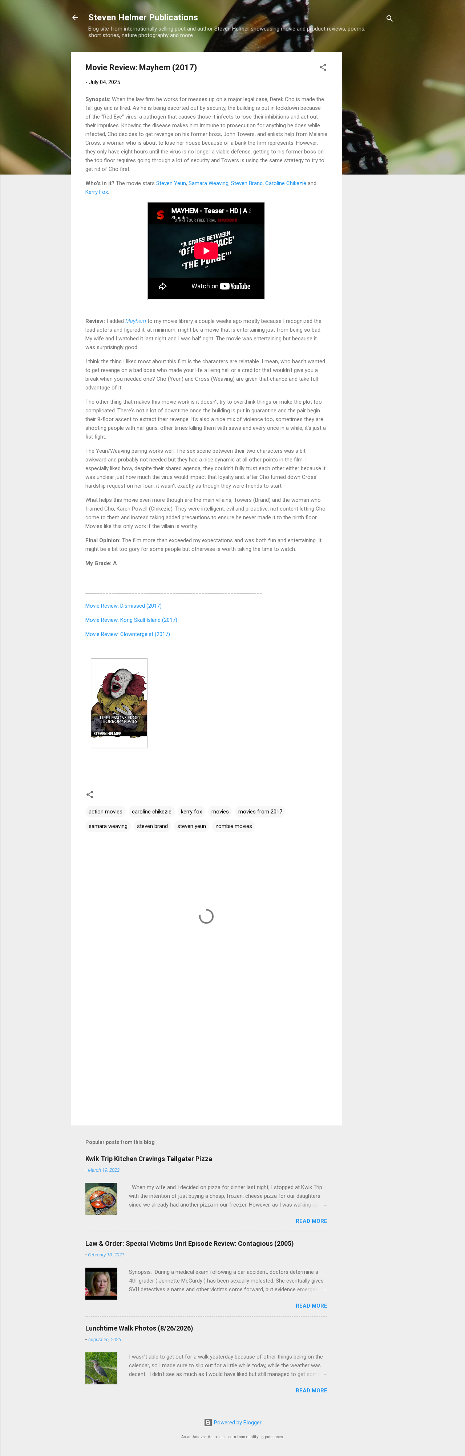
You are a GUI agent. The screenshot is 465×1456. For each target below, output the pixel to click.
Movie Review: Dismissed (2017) (123, 606)
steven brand (152, 826)
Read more (311, 1221)
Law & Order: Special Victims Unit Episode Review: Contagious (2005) (189, 1243)
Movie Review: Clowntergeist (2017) (127, 634)
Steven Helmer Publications (143, 17)
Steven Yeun (171, 183)
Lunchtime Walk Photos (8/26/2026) (139, 1328)
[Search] (389, 20)
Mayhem (135, 321)
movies (220, 811)
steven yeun (191, 826)
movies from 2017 (260, 811)
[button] (323, 68)
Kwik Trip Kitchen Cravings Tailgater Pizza (148, 1159)
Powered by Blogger (237, 1422)
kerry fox (191, 811)
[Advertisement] (371, 161)
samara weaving (108, 826)
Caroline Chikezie (285, 183)
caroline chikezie (151, 811)
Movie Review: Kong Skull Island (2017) (131, 620)
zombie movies (233, 826)
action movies (105, 811)
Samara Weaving (209, 183)
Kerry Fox (96, 192)
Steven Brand (247, 183)
